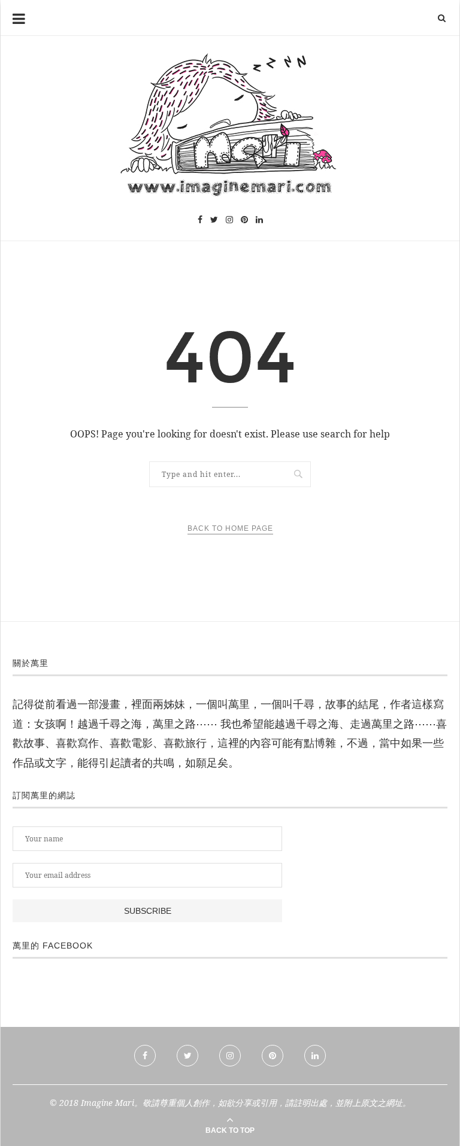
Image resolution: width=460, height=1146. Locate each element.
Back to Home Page (230, 528)
